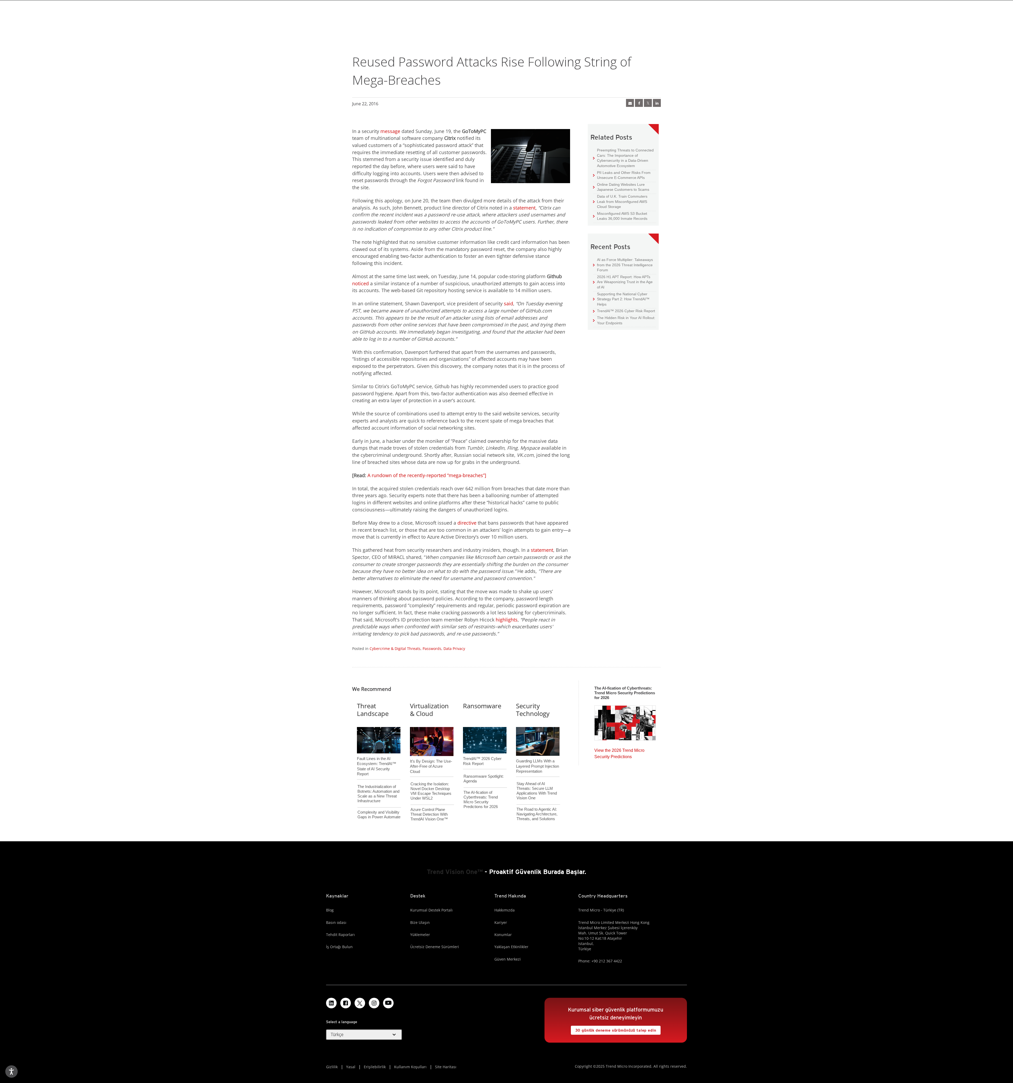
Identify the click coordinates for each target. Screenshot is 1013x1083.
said (508, 303)
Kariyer (500, 922)
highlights (507, 619)
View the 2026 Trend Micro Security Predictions (619, 752)
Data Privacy (454, 648)
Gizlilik (332, 1066)
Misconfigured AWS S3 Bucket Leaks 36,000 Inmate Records (620, 216)
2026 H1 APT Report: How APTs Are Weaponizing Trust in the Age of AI (623, 281)
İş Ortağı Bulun (339, 946)
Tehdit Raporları (340, 934)
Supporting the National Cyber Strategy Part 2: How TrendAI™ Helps (621, 299)
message (390, 131)
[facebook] (639, 103)
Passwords (432, 648)
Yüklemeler (420, 934)
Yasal (350, 1066)
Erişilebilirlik (375, 1066)
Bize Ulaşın (420, 922)
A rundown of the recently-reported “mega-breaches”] (426, 475)
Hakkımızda (504, 910)
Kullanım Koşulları (410, 1066)
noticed (360, 283)
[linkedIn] (657, 103)
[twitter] (648, 103)
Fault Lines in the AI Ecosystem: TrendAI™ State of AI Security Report (376, 757)
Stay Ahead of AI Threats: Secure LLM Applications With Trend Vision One (537, 790)
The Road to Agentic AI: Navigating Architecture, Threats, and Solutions (537, 814)
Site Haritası (445, 1066)
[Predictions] (625, 721)
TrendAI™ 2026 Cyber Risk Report (626, 311)
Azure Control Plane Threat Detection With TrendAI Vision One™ (429, 814)
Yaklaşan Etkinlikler (511, 946)
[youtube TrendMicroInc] (388, 1003)
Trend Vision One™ (455, 872)
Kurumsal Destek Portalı (431, 910)
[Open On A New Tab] (360, 1003)
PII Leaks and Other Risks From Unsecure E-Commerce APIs (622, 175)
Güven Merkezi (507, 959)
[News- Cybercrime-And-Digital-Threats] (630, 103)
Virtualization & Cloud (429, 709)
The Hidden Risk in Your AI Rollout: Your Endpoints (624, 320)
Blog (330, 910)
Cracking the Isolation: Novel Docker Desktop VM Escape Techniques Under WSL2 (430, 791)
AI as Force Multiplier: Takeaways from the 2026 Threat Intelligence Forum (623, 264)
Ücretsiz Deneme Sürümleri (434, 946)
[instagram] (374, 1003)
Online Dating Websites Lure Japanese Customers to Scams (621, 187)
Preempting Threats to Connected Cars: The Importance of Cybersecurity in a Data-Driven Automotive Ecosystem (623, 158)
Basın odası (336, 922)
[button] (364, 1034)
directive (466, 523)
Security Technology (532, 709)
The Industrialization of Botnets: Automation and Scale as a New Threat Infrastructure (378, 793)
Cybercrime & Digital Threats (395, 648)
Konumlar (503, 934)
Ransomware (482, 705)
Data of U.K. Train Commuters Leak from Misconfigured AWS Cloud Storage (620, 201)
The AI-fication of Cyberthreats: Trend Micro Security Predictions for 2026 (481, 799)
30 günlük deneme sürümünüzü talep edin (613, 1029)
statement (524, 208)
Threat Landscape (373, 709)
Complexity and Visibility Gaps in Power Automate (378, 814)
